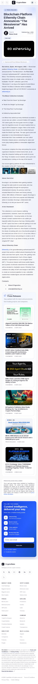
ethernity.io (6, 91)
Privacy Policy (15, 651)
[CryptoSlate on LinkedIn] (24, 572)
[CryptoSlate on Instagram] (30, 572)
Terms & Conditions (29, 677)
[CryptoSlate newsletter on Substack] (14, 572)
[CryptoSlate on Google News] (9, 572)
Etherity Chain (12, 69)
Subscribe (19, 545)
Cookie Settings (15, 679)
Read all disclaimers (7, 671)
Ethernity (5, 249)
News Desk (13, 34)
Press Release (12, 10)
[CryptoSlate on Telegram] (19, 572)
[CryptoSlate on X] (4, 572)
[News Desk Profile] (6, 33)
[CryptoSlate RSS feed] (4, 577)
